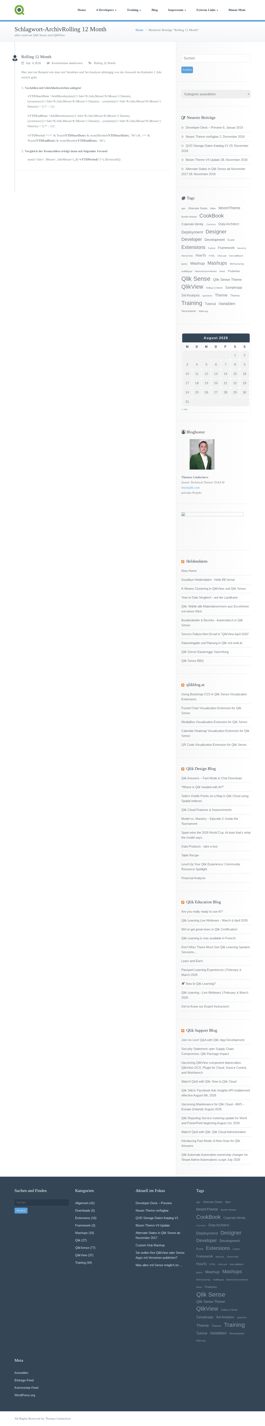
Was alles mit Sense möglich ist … (159, 1265)
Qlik (78, 1240)
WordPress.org (24, 1395)
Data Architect (228, 224)
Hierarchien (187, 256)
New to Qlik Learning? (200, 983)
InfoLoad (222, 256)
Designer (216, 231)
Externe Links (206, 10)
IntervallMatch (236, 256)
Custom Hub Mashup (150, 1245)
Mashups (217, 263)
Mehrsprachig (237, 264)
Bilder (213, 208)
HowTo (201, 255)
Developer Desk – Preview (204, 127)
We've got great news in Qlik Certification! (209, 929)
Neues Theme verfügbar (202, 136)
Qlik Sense (195, 278)
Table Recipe (190, 855)
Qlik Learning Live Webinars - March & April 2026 (214, 920)
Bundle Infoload (189, 216)
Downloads (82, 1210)
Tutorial (210, 304)
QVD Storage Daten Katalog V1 (207, 145)
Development (215, 240)
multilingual (186, 271)
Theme (221, 295)
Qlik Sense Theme (227, 280)
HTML (212, 256)
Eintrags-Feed (24, 1380)
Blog (155, 10)
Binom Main (237, 10)
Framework (226, 248)
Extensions (193, 247)
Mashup (197, 263)
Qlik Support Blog (201, 1030)
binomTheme (229, 208)
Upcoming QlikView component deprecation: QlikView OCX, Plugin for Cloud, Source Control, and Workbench (214, 1067)
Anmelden (21, 1373)
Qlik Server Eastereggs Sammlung (205, 652)
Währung (203, 311)
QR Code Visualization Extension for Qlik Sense (213, 744)
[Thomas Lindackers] (15, 58)
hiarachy (241, 248)
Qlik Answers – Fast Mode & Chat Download (211, 778)
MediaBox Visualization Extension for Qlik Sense (214, 722)
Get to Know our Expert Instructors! (205, 1006)
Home (82, 10)
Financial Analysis (193, 878)
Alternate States (198, 208)
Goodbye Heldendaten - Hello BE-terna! (208, 579)
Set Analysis (190, 295)
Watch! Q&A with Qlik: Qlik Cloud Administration (213, 1132)
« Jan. (185, 409)
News (222, 271)
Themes (235, 295)
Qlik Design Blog (201, 768)
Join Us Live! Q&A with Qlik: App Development (212, 1040)
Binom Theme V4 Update (203, 159)
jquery (184, 264)
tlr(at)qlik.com (190, 487)
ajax (183, 208)
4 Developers (105, 10)
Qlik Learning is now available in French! (208, 938)
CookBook (211, 215)
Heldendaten (196, 561)
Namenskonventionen (206, 271)
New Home (189, 571)
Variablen (227, 303)
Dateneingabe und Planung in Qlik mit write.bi (211, 643)
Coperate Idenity (192, 224)
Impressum (175, 10)
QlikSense (82, 1247)
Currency (211, 224)
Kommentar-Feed (26, 1387)
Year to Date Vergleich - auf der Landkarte (209, 597)
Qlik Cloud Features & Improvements (206, 810)
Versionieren (188, 311)
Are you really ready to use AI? (202, 911)
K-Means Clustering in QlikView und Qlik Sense (213, 588)
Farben (211, 248)
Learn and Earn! (192, 961)
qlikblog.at (195, 684)
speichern (207, 295)
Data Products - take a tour (199, 846)
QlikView (192, 286)
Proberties (234, 271)
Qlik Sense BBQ (192, 660)
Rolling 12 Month (36, 56)
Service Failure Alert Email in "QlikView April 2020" (215, 634)
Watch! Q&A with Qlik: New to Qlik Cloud (208, 1081)
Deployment (192, 232)
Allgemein (81, 1203)
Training (133, 10)
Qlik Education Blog (203, 902)
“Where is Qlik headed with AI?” (202, 787)
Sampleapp (233, 287)
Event (231, 239)
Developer (191, 239)
